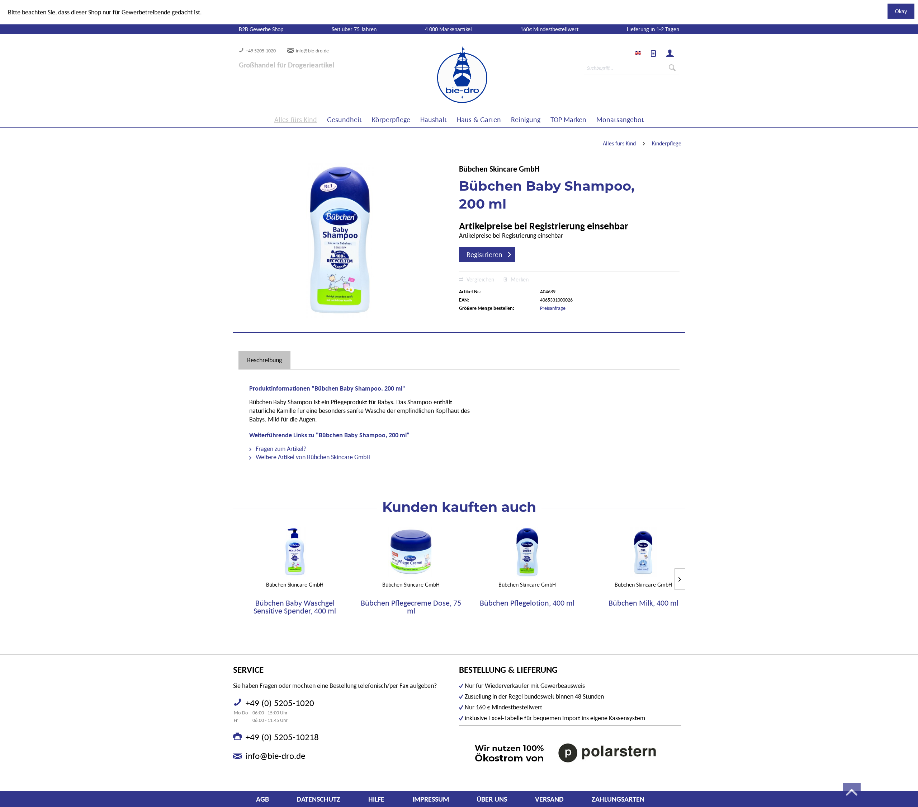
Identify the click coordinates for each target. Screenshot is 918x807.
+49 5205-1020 (261, 50)
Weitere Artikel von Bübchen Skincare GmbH (312, 457)
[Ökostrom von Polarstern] (570, 752)
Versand (549, 799)
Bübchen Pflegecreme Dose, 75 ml (411, 607)
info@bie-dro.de (312, 50)
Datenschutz (318, 799)
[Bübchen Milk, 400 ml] (643, 552)
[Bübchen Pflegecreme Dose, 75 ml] (411, 552)
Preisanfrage (553, 308)
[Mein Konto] (669, 53)
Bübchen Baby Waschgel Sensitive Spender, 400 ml (295, 607)
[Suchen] (672, 68)
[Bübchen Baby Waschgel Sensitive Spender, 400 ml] (295, 552)
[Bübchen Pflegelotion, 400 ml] (527, 552)
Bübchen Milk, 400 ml (643, 603)
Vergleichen (479, 279)
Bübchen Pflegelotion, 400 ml (527, 603)
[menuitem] (653, 53)
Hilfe (376, 799)
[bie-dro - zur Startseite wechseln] (440, 75)
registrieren (484, 254)
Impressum (430, 799)
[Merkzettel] (653, 53)
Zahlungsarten (618, 799)
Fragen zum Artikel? (280, 448)
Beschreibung (264, 360)
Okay (901, 11)
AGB (262, 799)
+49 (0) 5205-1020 (280, 703)
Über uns (492, 799)
